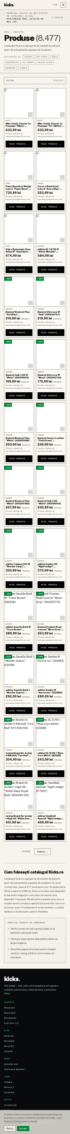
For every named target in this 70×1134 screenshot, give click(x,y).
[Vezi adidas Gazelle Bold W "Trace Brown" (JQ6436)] (19, 606)
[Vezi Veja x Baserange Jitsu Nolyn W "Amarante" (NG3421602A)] (19, 229)
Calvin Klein (45, 62)
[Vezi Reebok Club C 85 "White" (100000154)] (51, 480)
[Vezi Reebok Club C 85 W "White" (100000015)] (19, 354)
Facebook (10, 1105)
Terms (8, 1082)
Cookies (9, 1092)
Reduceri (10, 1013)
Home (6, 32)
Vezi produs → (19, 144)
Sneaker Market (15, 1069)
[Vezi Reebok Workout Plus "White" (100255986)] (19, 417)
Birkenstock (12, 62)
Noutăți (9, 1046)
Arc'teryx (41, 57)
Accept (23, 1128)
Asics (55, 57)
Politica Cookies (13, 1121)
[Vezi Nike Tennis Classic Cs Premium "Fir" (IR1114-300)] (51, 103)
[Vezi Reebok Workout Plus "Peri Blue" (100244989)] (19, 291)
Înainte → (42, 851)
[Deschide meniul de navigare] (63, 5)
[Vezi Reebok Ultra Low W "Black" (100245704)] (51, 354)
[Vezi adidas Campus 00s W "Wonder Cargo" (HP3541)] (19, 543)
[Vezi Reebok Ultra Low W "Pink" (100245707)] (51, 291)
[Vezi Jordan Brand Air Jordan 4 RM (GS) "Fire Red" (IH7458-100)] (19, 732)
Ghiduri (9, 1036)
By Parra (28, 62)
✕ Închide (57, 17)
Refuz (9, 1128)
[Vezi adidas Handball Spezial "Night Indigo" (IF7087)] (51, 795)
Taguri (8, 1051)
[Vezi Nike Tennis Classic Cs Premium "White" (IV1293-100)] (19, 103)
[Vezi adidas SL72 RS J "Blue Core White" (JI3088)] (51, 732)
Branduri (10, 1018)
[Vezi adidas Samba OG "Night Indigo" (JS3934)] (51, 543)
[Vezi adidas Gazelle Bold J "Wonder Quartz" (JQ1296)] (19, 669)
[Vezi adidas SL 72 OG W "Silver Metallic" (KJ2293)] (51, 229)
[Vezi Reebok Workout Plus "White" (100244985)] (19, 480)
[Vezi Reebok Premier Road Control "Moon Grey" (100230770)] (51, 606)
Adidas (28, 57)
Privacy (9, 1087)
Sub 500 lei (11, 1023)
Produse (9, 1008)
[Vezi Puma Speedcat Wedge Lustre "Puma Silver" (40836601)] (19, 166)
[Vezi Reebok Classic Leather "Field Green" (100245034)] (51, 417)
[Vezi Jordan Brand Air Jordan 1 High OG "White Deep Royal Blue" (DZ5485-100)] (19, 795)
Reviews (9, 1041)
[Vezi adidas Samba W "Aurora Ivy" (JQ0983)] (51, 669)
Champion (10, 68)
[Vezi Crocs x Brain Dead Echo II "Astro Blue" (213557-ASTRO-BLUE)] (51, 166)
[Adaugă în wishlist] (30, 114)
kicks (9, 5)
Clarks (23, 68)
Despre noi (11, 1064)
